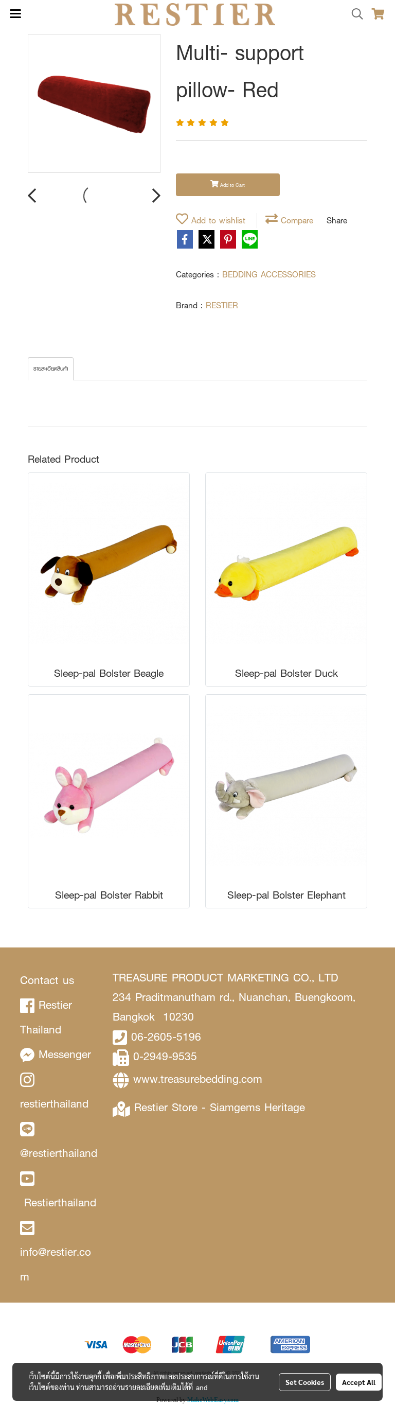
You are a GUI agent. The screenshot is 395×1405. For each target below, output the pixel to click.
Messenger (65, 1054)
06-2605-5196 (166, 1037)
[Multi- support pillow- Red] (94, 103)
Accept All (358, 1381)
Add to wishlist (216, 220)
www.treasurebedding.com (197, 1079)
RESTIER (222, 305)
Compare (295, 220)
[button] (354, 14)
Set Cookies (304, 1381)
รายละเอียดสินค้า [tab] (50, 369)
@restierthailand (58, 1153)
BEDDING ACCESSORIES (269, 274)
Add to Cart (232, 185)
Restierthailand (60, 1202)
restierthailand (54, 1104)
